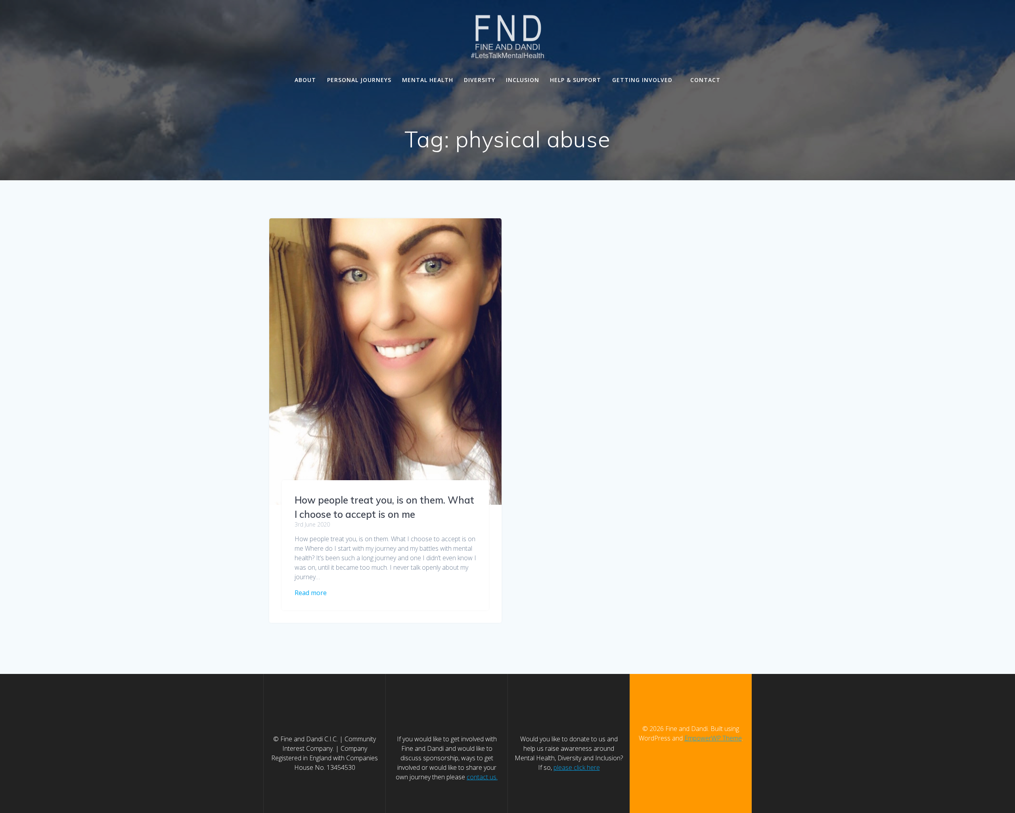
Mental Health (427, 80)
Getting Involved (642, 80)
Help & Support (575, 80)
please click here (576, 767)
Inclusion (522, 80)
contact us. (482, 777)
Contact (705, 80)
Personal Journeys (359, 80)
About (305, 80)
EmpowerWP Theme (713, 738)
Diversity (479, 80)
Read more (311, 592)
